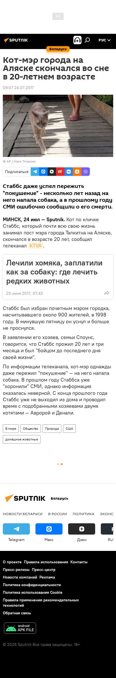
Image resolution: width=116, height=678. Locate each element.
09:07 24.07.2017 (18, 87)
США (69, 428)
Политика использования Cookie (33, 592)
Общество (30, 428)
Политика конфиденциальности (32, 584)
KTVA (36, 245)
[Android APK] (20, 628)
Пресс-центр (43, 569)
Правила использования (46, 561)
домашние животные (21, 439)
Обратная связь (17, 612)
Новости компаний (20, 577)
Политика (83, 513)
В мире (10, 428)
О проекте (12, 561)
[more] (106, 292)
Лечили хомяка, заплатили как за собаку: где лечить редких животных (54, 271)
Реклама (47, 577)
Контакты (79, 561)
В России (57, 513)
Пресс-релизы (16, 569)
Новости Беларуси (23, 513)
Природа (52, 428)
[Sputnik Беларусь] (17, 42)
